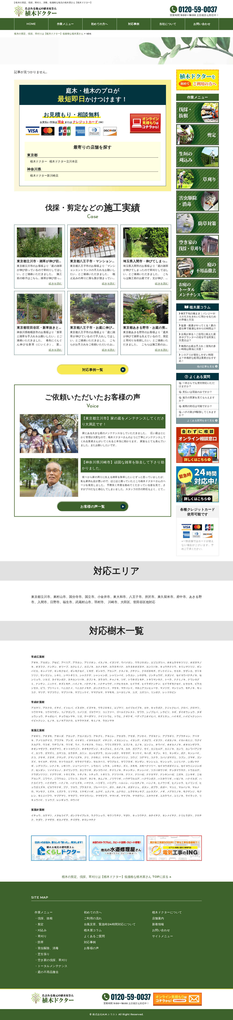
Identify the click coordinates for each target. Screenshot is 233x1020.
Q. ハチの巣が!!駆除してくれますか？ (197, 413)
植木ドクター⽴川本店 (63, 161)
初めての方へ (99, 24)
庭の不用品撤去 (48, 972)
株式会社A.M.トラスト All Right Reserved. (117, 1014)
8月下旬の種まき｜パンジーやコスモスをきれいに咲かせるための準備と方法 (197, 316)
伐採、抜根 (45, 918)
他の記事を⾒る (206, 366)
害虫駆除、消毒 (48, 948)
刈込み (42, 930)
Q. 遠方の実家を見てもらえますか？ (197, 399)
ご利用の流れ (93, 918)
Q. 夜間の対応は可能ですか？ (195, 406)
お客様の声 (91, 948)
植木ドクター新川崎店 (44, 175)
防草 (41, 942)
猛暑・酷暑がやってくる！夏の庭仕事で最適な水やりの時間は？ (197, 327)
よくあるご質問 (94, 936)
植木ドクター (38, 161)
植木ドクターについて (167, 912)
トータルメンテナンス (53, 966)
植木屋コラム (93, 930)
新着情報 (158, 924)
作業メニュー (65, 24)
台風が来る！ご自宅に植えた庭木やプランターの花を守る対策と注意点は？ (197, 337)
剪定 (41, 924)
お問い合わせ (201, 24)
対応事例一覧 (92, 370)
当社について (167, 24)
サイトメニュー (162, 936)
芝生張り (44, 954)
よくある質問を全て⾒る (201, 420)
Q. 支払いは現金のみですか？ (195, 391)
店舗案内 (158, 918)
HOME (31, 24)
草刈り (42, 936)
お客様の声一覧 (92, 506)
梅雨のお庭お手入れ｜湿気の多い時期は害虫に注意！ (197, 347)
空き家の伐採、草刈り (53, 960)
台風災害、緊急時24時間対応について (110, 924)
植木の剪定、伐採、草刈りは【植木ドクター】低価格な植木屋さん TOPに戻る (115, 876)
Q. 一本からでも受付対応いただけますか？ (197, 384)
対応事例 (133, 24)
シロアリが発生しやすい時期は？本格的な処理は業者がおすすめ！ (197, 357)
